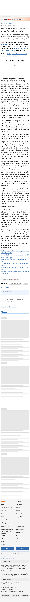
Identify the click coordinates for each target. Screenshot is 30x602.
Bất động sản (4, 523)
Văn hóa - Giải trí (7, 23)
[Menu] (2, 19)
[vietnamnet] (7, 20)
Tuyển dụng (25, 595)
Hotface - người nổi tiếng (15, 283)
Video (17, 538)
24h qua (3, 544)
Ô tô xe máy (4, 520)
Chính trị (18, 501)
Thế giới (18, 510)
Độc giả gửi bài (15, 595)
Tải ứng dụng (5, 595)
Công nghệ (19, 517)
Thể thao (18, 507)
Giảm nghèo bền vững (7, 529)
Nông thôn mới (20, 529)
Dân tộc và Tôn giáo (6, 507)
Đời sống (3, 514)
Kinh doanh (19, 504)
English (3, 535)
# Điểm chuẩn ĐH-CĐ (17, 19)
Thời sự (3, 504)
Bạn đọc (18, 523)
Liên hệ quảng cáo (6, 579)
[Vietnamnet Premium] (5, 502)
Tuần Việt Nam (5, 526)
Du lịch (18, 520)
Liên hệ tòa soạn (6, 561)
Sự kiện (22, 548)
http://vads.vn (9, 589)
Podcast (18, 541)
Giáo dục (3, 510)
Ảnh (2, 538)
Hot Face (25, 283)
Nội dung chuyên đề (21, 532)
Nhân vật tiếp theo (20, 48)
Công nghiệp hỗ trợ (21, 526)
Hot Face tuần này (7, 50)
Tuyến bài (7, 548)
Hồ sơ (17, 535)
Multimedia (4, 541)
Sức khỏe (3, 517)
